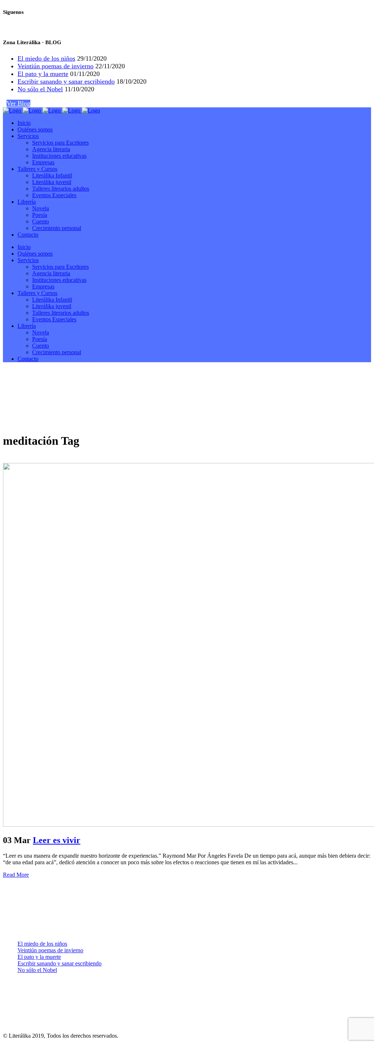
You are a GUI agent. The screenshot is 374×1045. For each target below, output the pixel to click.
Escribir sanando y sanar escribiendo (66, 81)
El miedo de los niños (46, 58)
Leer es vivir (56, 840)
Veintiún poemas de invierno (56, 66)
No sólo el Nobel (40, 89)
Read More (16, 875)
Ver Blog (18, 103)
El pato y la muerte (43, 73)
